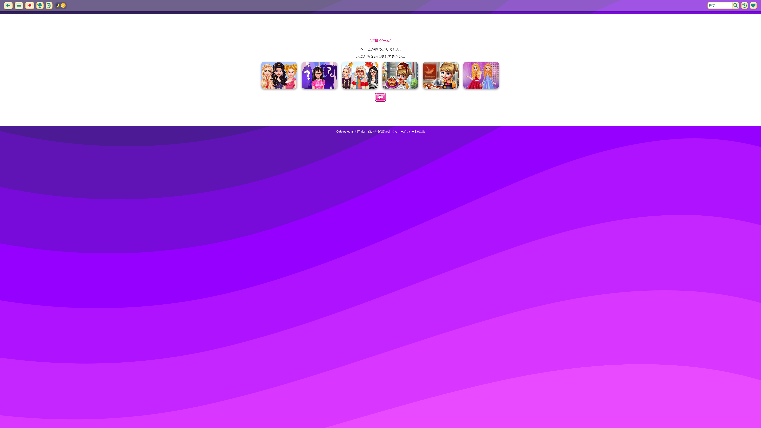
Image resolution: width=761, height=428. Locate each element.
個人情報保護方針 (379, 131)
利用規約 (360, 131)
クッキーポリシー (403, 131)
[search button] (735, 5)
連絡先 (420, 131)
